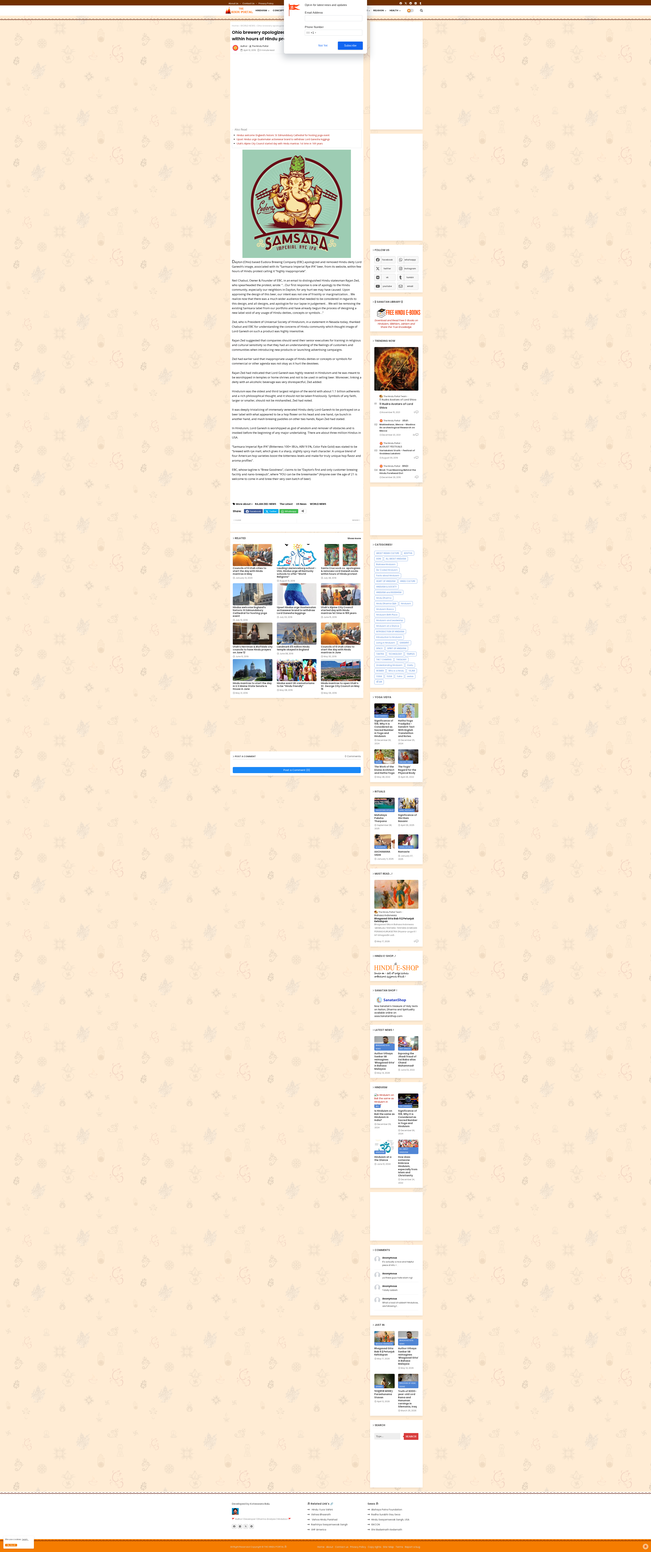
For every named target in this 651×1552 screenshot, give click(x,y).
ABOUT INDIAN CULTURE (387, 553)
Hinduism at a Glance (387, 625)
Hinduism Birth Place (386, 614)
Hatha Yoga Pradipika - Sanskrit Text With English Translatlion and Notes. (406, 728)
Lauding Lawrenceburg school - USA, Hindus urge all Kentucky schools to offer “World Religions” (296, 572)
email (410, 286)
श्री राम (379, 681)
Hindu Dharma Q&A (386, 603)
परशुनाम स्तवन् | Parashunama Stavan (383, 1394)
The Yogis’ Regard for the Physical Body (407, 769)
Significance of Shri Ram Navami (407, 818)
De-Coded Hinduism (387, 569)
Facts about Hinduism (387, 575)
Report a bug (412, 1547)
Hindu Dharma (383, 597)
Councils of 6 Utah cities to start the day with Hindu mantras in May (249, 571)
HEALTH (394, 10)
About (329, 1547)
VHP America (318, 1529)
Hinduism (406, 603)
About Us (234, 3)
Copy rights (374, 1547)
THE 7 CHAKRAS (384, 659)
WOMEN (380, 670)
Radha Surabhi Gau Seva (385, 1514)
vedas (410, 676)
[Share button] (302, 511)
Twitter (273, 511)
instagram (410, 268)
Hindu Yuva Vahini (322, 1509)
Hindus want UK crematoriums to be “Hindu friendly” (295, 685)
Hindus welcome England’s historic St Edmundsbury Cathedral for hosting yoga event (283, 135)
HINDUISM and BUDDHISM (388, 592)
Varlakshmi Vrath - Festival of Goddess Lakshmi (397, 452)
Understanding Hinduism (389, 665)
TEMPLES (411, 653)
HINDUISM (261, 10)
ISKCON (375, 1524)
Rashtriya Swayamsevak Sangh (329, 1524)
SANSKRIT (404, 642)
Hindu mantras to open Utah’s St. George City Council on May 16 (340, 686)
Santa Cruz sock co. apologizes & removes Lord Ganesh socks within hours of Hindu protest (340, 571)
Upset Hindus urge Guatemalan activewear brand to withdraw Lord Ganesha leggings (283, 139)
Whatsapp (290, 511)
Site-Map (388, 1547)
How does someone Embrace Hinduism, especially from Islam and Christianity (407, 1166)
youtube (387, 286)
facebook (387, 259)
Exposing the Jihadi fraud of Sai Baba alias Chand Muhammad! (407, 1059)
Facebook (255, 511)
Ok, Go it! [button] (11, 1545)
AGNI (378, 558)
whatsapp (410, 259)
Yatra (399, 676)
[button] (421, 10)
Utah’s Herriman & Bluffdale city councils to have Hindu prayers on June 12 (252, 649)
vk (387, 277)
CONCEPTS (279, 10)
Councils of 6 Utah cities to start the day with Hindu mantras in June (337, 649)
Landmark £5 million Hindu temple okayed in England (293, 648)
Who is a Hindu (396, 670)
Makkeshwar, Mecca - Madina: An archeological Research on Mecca (397, 427)
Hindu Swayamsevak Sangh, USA (390, 1519)
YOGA (379, 676)
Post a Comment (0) (296, 770)
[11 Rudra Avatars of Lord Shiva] (396, 369)
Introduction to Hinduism (389, 637)
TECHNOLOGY (395, 653)
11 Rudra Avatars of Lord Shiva (396, 406)
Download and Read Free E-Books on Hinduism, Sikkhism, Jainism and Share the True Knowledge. (396, 324)
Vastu (410, 665)
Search (411, 1436)
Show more (354, 538)
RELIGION (378, 10)
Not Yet (322, 45)
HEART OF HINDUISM (386, 581)
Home (235, 25)
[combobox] (311, 32)
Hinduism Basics (385, 609)
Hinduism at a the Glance (382, 1158)
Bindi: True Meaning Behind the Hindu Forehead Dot (397, 472)
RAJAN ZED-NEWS (265, 504)
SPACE (379, 648)
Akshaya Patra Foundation (386, 1509)
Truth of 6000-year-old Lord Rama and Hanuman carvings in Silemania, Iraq (407, 1399)
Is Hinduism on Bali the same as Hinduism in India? (384, 1115)
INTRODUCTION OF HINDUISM (390, 631)
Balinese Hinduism (386, 564)
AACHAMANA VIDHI (382, 853)
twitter (387, 268)
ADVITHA (408, 553)
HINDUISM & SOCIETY (386, 586)
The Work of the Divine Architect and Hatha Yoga (384, 769)
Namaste (404, 851)
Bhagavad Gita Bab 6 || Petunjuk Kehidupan (394, 920)
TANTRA (380, 653)
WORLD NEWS (248, 25)
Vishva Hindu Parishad (324, 1519)
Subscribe (350, 45)
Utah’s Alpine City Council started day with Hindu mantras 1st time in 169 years (280, 143)
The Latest (286, 504)
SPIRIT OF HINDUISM (396, 648)
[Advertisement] (314, 64)
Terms (399, 1547)
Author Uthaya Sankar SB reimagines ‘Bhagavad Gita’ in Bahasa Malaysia (384, 1061)
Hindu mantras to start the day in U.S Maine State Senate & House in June (252, 686)
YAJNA (412, 670)
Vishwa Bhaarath (321, 1514)
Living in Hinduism (385, 642)
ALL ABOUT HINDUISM (396, 558)
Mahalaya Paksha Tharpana (380, 818)
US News (301, 504)
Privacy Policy (266, 3)
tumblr (410, 277)
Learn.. (25, 1539)
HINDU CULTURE (407, 581)
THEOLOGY (401, 659)
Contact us (248, 3)
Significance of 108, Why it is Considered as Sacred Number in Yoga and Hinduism (384, 728)
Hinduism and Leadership (389, 620)
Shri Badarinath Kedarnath (386, 1529)
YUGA (389, 676)
